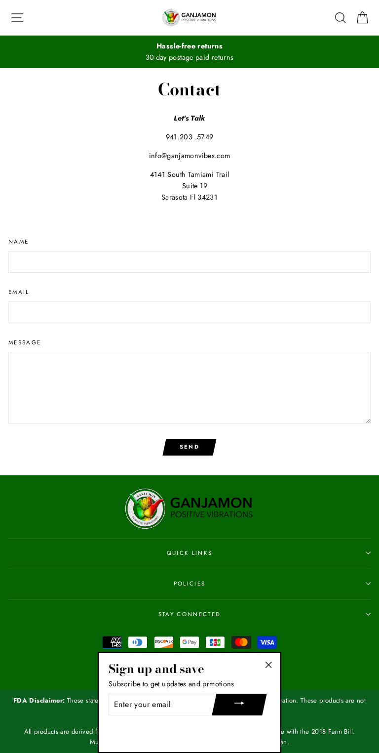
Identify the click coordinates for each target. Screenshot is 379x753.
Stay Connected (189, 614)
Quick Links (189, 553)
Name (18, 242)
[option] (189, 52)
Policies (190, 583)
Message (24, 342)
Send (189, 447)
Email (19, 292)
